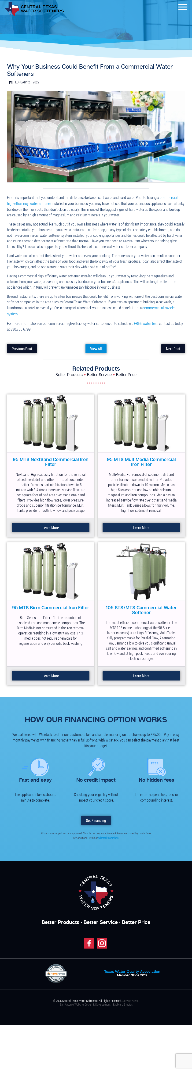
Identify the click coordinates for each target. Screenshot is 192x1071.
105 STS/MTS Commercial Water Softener (141, 607)
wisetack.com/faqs (108, 834)
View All (96, 346)
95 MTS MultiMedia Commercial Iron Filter (141, 459)
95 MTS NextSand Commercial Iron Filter (50, 459)
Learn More (50, 525)
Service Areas (130, 997)
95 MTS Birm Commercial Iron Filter (51, 605)
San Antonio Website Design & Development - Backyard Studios (96, 1001)
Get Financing (96, 817)
